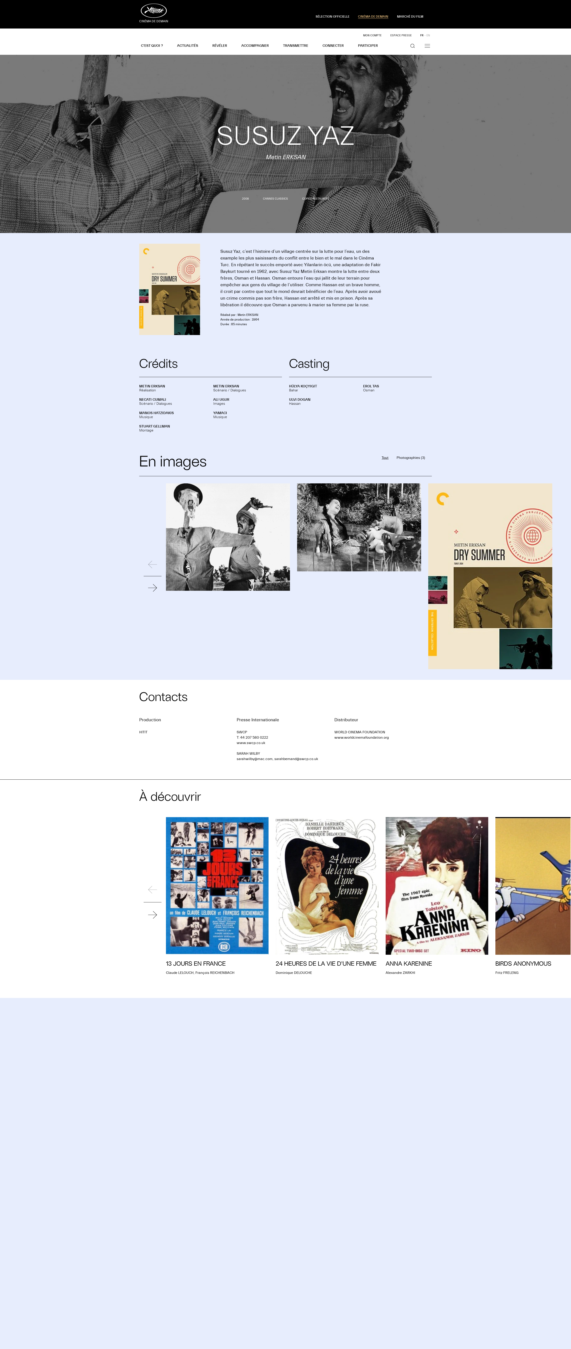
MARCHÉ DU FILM (410, 16)
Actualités (187, 46)
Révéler (219, 46)
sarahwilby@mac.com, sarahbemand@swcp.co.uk (277, 759)
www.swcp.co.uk (251, 743)
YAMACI (220, 413)
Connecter (333, 46)
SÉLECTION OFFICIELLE (333, 16)
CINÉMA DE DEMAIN (373, 16)
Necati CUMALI (152, 400)
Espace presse (401, 35)
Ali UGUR (221, 400)
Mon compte (372, 35)
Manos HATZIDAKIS (156, 413)
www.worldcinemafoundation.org (361, 738)
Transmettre (295, 46)
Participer (368, 46)
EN (428, 35)
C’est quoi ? (152, 46)
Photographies (411, 458)
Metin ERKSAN (152, 386)
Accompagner (255, 46)
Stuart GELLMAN (154, 426)
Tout (385, 458)
